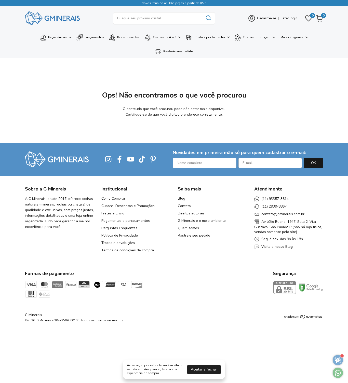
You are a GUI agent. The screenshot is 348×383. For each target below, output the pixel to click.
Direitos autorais (191, 213)
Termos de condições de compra (127, 250)
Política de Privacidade (119, 235)
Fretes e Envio (112, 213)
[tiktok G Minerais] (142, 159)
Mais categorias (291, 37)
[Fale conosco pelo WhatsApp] (338, 373)
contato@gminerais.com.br (282, 214)
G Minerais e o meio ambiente (202, 220)
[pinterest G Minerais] (153, 159)
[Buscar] (208, 18)
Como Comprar (113, 198)
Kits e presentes (128, 37)
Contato (184, 205)
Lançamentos (94, 37)
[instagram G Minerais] (108, 159)
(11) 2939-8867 (274, 206)
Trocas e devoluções (118, 242)
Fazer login (289, 18)
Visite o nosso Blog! (277, 246)
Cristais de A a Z (164, 37)
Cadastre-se (266, 18)
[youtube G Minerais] (130, 159)
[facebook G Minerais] (119, 159)
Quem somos (188, 228)
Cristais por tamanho (209, 37)
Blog (181, 198)
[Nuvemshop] (303, 317)
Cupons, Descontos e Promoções (128, 205)
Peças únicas (57, 37)
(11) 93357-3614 (275, 198)
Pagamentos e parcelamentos (125, 220)
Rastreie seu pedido (178, 51)
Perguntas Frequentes (119, 228)
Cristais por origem (257, 37)
